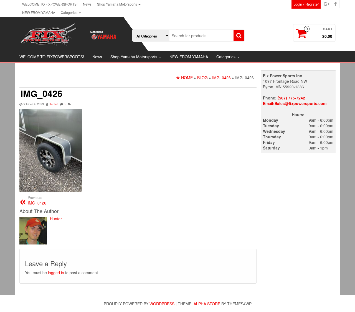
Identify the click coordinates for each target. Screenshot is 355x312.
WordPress (161, 303)
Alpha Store (207, 303)
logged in (56, 272)
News (87, 4)
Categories (69, 12)
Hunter (53, 104)
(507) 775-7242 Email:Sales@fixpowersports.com (294, 100)
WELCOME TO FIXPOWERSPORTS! (49, 4)
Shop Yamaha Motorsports (117, 4)
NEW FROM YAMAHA (38, 12)
